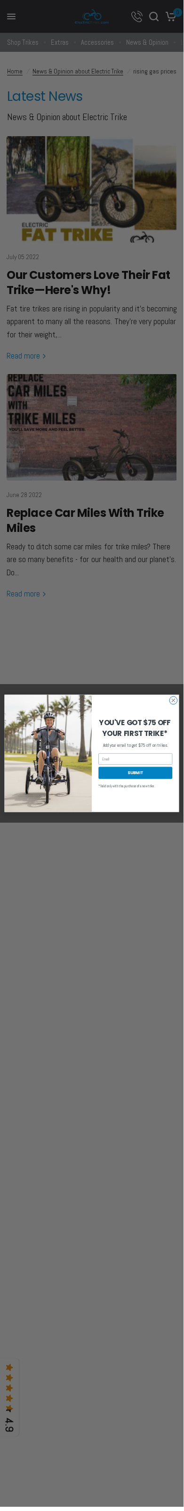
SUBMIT (135, 773)
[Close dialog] (173, 700)
